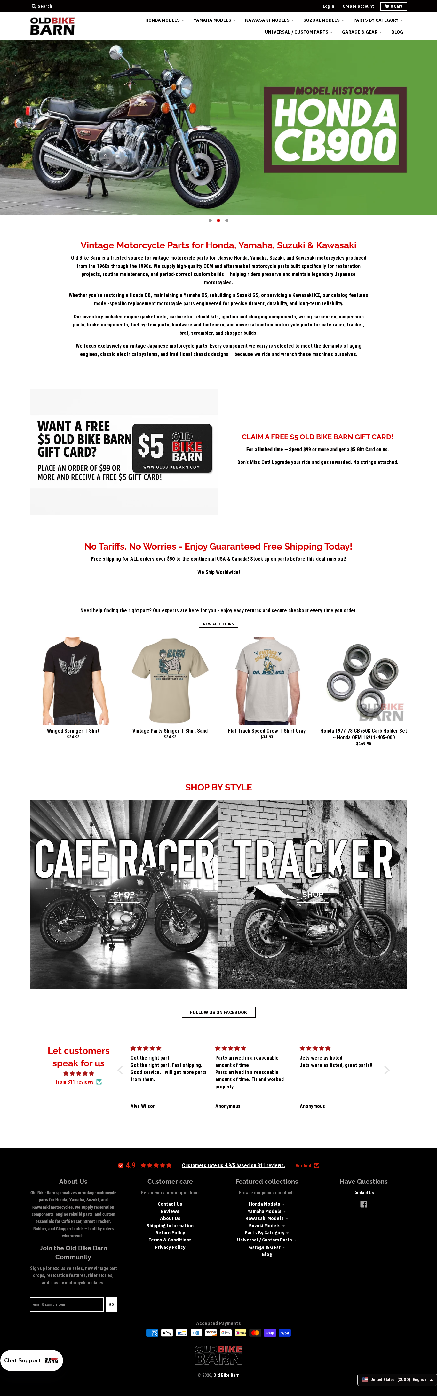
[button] (121, 1070)
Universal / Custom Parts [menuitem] (296, 32)
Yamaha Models (265, 1211)
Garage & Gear (265, 1247)
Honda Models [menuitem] (162, 20)
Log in (328, 6)
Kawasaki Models (264, 1218)
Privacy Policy (170, 1247)
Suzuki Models (265, 1226)
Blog (267, 1254)
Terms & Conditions (170, 1240)
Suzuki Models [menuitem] (321, 20)
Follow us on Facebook (218, 1012)
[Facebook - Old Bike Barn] (364, 1204)
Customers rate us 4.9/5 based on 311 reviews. (233, 1165)
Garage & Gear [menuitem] (359, 32)
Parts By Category (264, 1233)
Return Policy (170, 1233)
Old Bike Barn (226, 1375)
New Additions (218, 624)
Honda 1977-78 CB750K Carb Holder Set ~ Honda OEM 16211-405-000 (363, 734)
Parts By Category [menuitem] (376, 20)
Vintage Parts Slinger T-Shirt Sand (170, 731)
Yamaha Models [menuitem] (212, 20)
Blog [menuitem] (397, 32)
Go (111, 1304)
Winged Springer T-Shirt (73, 731)
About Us (170, 1218)
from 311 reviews (75, 1082)
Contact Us (170, 1204)
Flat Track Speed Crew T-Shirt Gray (267, 731)
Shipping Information (170, 1226)
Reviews (170, 1211)
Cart (397, 6)
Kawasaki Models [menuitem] (267, 20)
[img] (79, 1074)
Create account (358, 6)
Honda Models (264, 1204)
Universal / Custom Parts (264, 1240)
